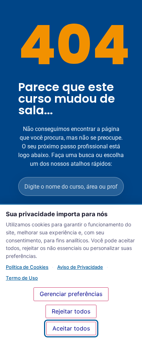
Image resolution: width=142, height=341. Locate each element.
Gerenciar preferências (71, 293)
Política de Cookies (27, 267)
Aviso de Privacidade (80, 267)
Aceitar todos (71, 328)
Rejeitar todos (71, 311)
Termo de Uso (22, 278)
